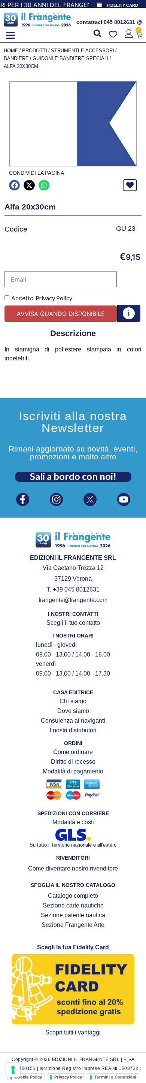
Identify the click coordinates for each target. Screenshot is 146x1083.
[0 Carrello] (139, 35)
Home (11, 50)
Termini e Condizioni (115, 1077)
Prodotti (34, 50)
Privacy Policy (54, 297)
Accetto (40, 298)
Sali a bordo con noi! (73, 476)
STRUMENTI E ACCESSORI (82, 50)
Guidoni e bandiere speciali (71, 58)
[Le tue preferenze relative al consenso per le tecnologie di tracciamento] (13, 1070)
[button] (10, 35)
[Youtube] (123, 499)
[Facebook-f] (22, 499)
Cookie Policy (28, 1077)
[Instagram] (56, 499)
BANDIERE (16, 58)
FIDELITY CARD (122, 5)
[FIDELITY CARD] (99, 4)
